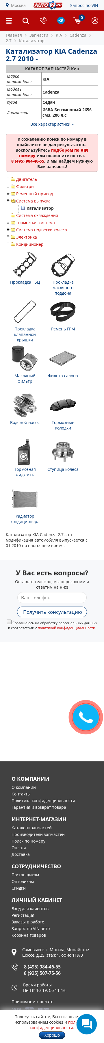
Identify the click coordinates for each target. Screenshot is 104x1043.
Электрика (26, 237)
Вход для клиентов (30, 908)
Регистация (23, 915)
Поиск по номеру (28, 841)
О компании (24, 787)
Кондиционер (30, 244)
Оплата (19, 847)
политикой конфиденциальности (66, 627)
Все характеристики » (52, 124)
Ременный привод (34, 193)
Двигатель (26, 179)
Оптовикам (23, 881)
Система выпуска (33, 201)
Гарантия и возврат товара (39, 807)
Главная (14, 35)
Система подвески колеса (41, 230)
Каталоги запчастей (32, 827)
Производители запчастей (38, 834)
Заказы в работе (28, 922)
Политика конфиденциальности (43, 800)
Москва (18, 5)
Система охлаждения (37, 215)
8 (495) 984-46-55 (42, 967)
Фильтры (25, 186)
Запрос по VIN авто (31, 928)
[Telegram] (61, 22)
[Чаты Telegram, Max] (87, 1024)
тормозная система (35, 222)
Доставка (21, 854)
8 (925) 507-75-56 (42, 973)
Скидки (19, 888)
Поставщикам (25, 874)
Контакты (21, 794)
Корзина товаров (29, 935)
